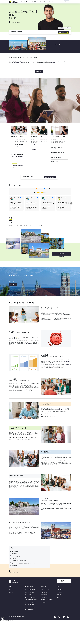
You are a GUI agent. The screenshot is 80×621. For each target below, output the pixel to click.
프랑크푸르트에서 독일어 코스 (31, 599)
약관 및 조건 (59, 589)
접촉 (10, 589)
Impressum (59, 592)
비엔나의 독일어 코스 (29, 594)
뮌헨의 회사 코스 (15, 167)
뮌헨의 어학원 (61, 253)
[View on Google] (11, 198)
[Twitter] (59, 616)
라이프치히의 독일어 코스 (30, 609)
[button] (9, 203)
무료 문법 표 (43, 602)
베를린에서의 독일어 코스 (30, 589)
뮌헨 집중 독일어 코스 (16, 146)
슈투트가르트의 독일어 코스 (30, 602)
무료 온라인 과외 (59, 409)
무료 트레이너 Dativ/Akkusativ (47, 599)
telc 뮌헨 (34, 144)
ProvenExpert (13, 337)
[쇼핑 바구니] (60, 1)
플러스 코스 (14, 169)
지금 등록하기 (39, 71)
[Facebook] (55, 616)
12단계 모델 (66, 364)
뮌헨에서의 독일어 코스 (29, 592)
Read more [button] (12, 208)
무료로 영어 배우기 (44, 592)
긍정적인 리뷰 (34, 389)
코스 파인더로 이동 (62, 32)
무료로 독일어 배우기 (45, 589)
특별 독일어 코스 (54, 161)
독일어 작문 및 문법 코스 (56, 157)
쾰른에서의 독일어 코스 (29, 604)
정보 (58, 597)
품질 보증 (28, 343)
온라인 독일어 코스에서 (18, 62)
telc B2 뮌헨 (34, 149)
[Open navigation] (70, 1)
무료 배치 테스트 (66, 361)
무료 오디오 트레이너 (45, 597)
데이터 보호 (59, 594)
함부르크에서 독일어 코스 (30, 597)
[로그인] (62, 1)
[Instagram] (64, 616)
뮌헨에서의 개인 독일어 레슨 (17, 165)
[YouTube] (68, 616)
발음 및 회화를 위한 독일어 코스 (57, 152)
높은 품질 (53, 62)
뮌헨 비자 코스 (14, 163)
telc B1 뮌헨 (34, 146)
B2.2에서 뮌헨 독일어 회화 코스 (18, 156)
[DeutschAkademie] (13, 1)
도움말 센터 (11, 592)
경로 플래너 (61, 256)
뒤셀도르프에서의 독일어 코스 (31, 607)
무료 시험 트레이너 (44, 594)
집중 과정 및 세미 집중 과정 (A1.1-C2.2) (56, 147)
